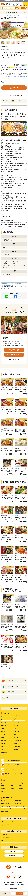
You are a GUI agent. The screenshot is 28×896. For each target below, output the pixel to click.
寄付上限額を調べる (6, 825)
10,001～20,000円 (18, 800)
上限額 (14, 5)
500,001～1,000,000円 (19, 808)
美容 (2, 746)
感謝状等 (16, 749)
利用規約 (6, 882)
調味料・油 (3, 737)
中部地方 (12, 785)
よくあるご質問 (5, 837)
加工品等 (3, 734)
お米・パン (3, 719)
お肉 (15, 719)
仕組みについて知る (12, 76)
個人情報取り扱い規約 (16, 882)
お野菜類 (16, 725)
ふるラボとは (4, 834)
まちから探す (4, 283)
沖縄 (2, 791)
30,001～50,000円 (18, 803)
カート (21, 5)
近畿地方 (21, 785)
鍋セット (16, 737)
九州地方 (11, 283)
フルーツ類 (3, 722)
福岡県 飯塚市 (5, 49)
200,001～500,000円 (6, 808)
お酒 (15, 728)
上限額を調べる (23, 76)
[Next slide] (26, 12)
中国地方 (3, 788)
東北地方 (21, 783)
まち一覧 (20, 12)
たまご (2, 728)
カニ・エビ (16, 722)
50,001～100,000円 (5, 806)
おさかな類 (3, 725)
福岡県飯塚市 (18, 283)
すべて (2, 716)
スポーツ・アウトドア (19, 743)
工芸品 (2, 749)
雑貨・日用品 (4, 743)
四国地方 (12, 788)
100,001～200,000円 (19, 806)
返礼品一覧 (14, 12)
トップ (2, 12)
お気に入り (17, 5)
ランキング (8, 12)
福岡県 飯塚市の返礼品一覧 (7, 285)
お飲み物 (3, 731)
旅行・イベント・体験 (6, 740)
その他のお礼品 (5, 752)
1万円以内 (3, 800)
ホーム (2, 15)
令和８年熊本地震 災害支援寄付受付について (14, 0)
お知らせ (3, 840)
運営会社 (23, 884)
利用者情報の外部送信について (11, 884)
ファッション (17, 746)
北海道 (11, 783)
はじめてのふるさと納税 (7, 821)
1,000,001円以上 (5, 811)
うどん (18, 15)
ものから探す (9, 15)
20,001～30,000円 (5, 803)
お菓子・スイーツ (18, 731)
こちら (21, 69)
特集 (25, 12)
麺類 (14, 15)
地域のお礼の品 (17, 740)
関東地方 (3, 785)
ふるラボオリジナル (18, 716)
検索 (17, 8)
